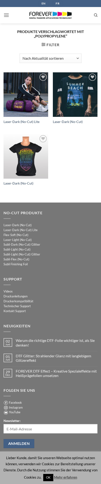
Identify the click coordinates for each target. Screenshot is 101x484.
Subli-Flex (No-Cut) (16, 259)
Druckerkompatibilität (18, 301)
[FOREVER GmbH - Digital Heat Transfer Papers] (50, 15)
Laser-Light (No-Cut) (18, 240)
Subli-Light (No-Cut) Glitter (22, 254)
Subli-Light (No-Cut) (17, 249)
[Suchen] (95, 15)
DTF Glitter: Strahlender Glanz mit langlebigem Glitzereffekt (53, 358)
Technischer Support (17, 306)
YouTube (14, 412)
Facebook (15, 402)
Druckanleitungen (15, 296)
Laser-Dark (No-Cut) (68, 122)
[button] (6, 15)
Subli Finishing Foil (16, 264)
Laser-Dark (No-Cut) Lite (21, 122)
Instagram (16, 407)
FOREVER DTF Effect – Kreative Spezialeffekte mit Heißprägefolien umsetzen (56, 373)
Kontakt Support (15, 311)
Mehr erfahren (65, 477)
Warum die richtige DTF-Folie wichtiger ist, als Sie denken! (55, 342)
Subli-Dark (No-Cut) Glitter (22, 244)
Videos (8, 291)
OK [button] (48, 477)
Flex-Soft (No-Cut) (16, 235)
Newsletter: (12, 421)
